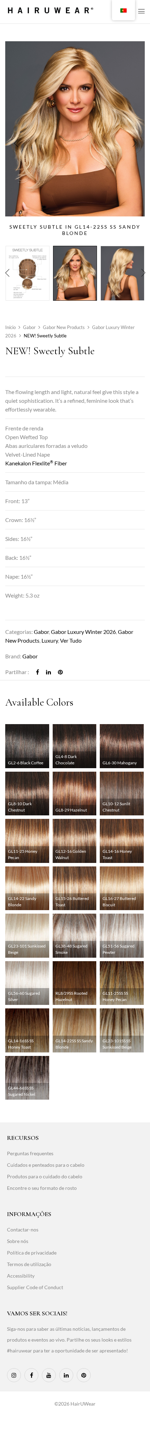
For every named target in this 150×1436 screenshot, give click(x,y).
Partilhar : (17, 672)
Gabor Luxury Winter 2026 (83, 631)
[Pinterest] (60, 672)
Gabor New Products (64, 327)
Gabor (29, 327)
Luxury (50, 640)
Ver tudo (71, 640)
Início (10, 327)
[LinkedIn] (48, 672)
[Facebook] (37, 672)
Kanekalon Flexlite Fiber (36, 463)
